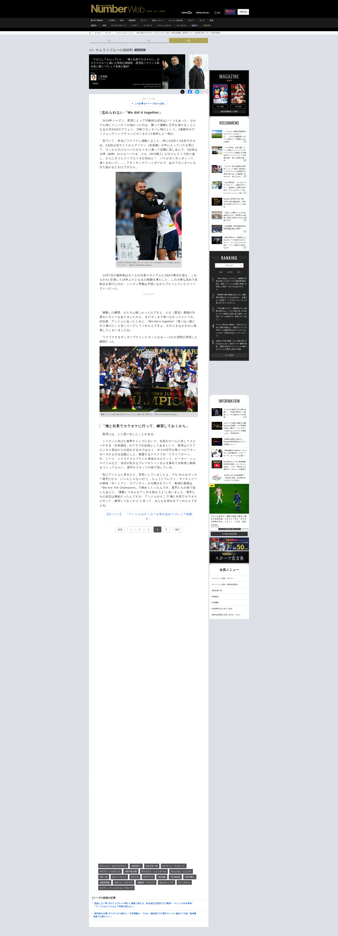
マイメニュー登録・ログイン (223, 578)
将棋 (104, 25)
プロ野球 (111, 20)
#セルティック (166, 882)
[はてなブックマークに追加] (197, 92)
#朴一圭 (103, 877)
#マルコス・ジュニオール (154, 871)
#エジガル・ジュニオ (181, 871)
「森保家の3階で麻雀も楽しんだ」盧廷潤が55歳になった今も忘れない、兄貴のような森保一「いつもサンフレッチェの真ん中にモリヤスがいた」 (231, 299)
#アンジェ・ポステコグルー (113, 866)
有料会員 (243, 12)
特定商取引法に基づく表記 (222, 609)
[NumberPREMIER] (230, 12)
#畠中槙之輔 (131, 871)
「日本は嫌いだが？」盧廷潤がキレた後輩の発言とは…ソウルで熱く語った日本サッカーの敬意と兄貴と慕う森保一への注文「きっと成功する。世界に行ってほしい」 (231, 313)
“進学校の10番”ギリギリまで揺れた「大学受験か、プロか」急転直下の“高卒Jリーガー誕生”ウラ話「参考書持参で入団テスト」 (144, 914)
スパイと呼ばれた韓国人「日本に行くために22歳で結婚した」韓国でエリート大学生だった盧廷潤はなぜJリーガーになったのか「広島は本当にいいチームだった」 (231, 330)
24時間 (230, 272)
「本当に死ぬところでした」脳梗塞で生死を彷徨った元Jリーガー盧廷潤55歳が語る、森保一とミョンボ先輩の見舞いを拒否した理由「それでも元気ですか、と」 (231, 283)
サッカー (98, 33)
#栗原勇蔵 (105, 882)
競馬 (211, 20)
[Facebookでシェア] (190, 92)
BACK (120, 529)
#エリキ (135, 877)
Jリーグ (144, 20)
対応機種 (215, 603)
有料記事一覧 (217, 590)
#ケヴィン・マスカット (174, 866)
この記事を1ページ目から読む (150, 103)
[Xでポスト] (182, 92)
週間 (239, 272)
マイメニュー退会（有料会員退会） (225, 584)
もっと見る (229, 355)
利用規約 (215, 597)
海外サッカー (157, 20)
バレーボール (181, 25)
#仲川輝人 (190, 877)
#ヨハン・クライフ (123, 882)
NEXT (177, 529)
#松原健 (162, 877)
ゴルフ (190, 20)
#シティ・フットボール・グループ (116, 888)
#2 (148, 40)
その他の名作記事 (229, 534)
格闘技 (93, 25)
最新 (221, 272)
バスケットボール (164, 25)
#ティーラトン (119, 877)
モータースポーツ (118, 25)
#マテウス (148, 877)
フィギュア (148, 25)
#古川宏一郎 (152, 866)
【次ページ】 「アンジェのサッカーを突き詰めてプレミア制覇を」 (148, 516)
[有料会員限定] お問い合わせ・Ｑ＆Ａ (226, 615)
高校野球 (132, 20)
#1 (108, 40)
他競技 (194, 25)
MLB (122, 20)
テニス (202, 20)
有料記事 (206, 25)
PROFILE (95, 83)
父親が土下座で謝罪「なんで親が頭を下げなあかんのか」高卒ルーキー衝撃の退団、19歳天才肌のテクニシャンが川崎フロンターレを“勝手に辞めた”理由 (231, 345)
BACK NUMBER (140, 50)
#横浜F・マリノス (146, 882)
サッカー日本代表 (176, 20)
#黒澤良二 (136, 866)
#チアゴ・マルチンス (110, 871)
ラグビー (135, 25)
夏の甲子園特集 (97, 20)
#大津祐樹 (175, 877)
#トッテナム (184, 882)
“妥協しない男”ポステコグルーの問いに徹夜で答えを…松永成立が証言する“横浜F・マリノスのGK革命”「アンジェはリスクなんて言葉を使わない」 (143, 904)
